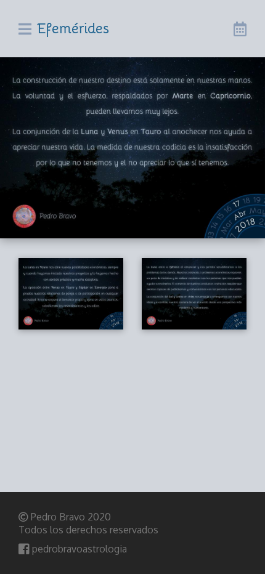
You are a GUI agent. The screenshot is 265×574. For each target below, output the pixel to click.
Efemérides (73, 27)
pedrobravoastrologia (78, 549)
